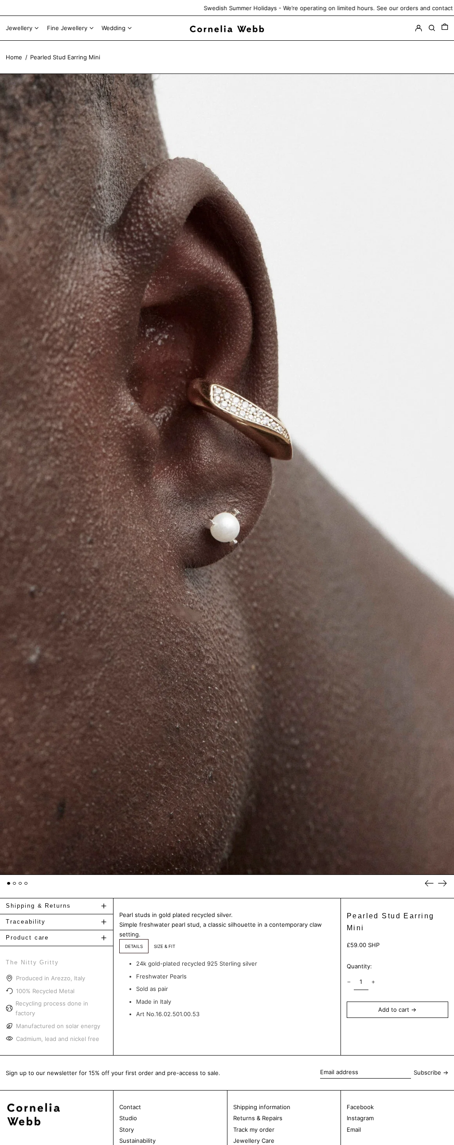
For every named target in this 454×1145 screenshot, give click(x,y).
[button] (444, 28)
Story (126, 1129)
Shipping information (261, 1106)
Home (14, 57)
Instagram (360, 1118)
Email (354, 1129)
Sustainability (137, 1140)
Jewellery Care (253, 1140)
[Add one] (373, 982)
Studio (128, 1118)
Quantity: (359, 966)
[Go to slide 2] (14, 883)
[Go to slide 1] (8, 883)
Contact (130, 1106)
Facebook (360, 1106)
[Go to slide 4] (25, 883)
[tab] (134, 946)
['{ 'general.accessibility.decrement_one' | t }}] (349, 982)
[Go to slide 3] (20, 883)
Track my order (253, 1129)
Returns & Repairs (257, 1118)
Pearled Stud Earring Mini (65, 57)
